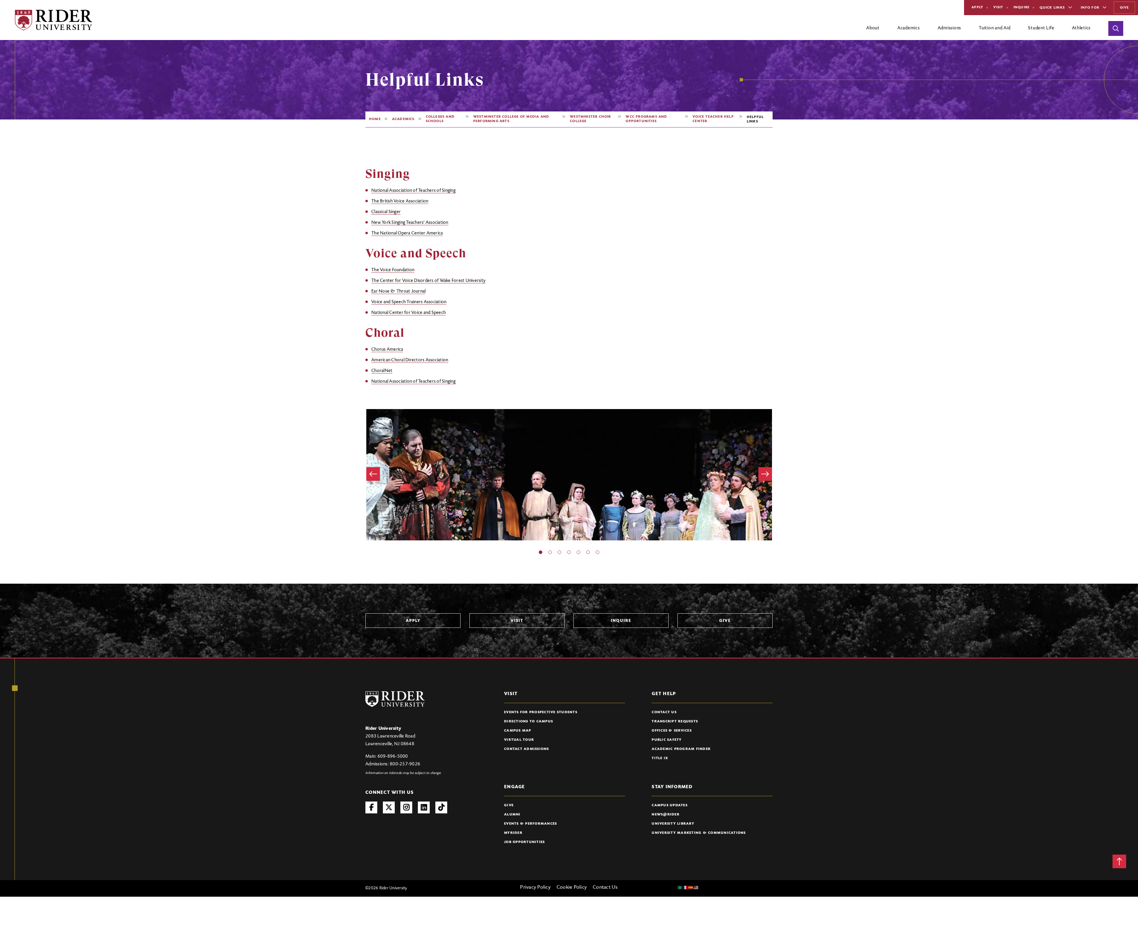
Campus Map (517, 730)
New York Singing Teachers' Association (409, 222)
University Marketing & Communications (699, 833)
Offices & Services (672, 730)
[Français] (685, 887)
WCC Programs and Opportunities (646, 119)
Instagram (406, 807)
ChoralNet (381, 370)
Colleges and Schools (440, 119)
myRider (513, 833)
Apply (977, 7)
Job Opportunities (524, 842)
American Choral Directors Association (409, 360)
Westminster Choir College (590, 119)
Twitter (389, 807)
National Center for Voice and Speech (408, 312)
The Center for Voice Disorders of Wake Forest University (428, 280)
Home (375, 119)
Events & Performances (530, 824)
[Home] (53, 20)
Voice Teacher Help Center (713, 119)
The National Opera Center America (407, 233)
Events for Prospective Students (540, 712)
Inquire (1022, 7)
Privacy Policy (535, 887)
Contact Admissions (526, 749)
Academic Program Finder (681, 749)
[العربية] (680, 887)
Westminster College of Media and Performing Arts (511, 119)
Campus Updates (670, 805)
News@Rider (666, 814)
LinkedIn (424, 807)
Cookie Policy (572, 887)
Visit (998, 7)
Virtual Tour (519, 740)
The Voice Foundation (392, 270)
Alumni (512, 814)
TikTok (441, 807)
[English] (696, 887)
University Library (673, 824)
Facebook (371, 807)
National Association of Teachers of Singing (413, 190)
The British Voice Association (399, 201)
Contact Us (664, 712)
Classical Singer (386, 212)
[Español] (690, 887)
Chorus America (387, 349)
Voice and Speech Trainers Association (408, 302)
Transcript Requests (675, 721)
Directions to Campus (528, 721)
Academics (403, 119)
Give (1124, 7)
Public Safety (667, 740)
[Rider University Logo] (395, 699)
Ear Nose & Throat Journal (398, 291)
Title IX (660, 758)
